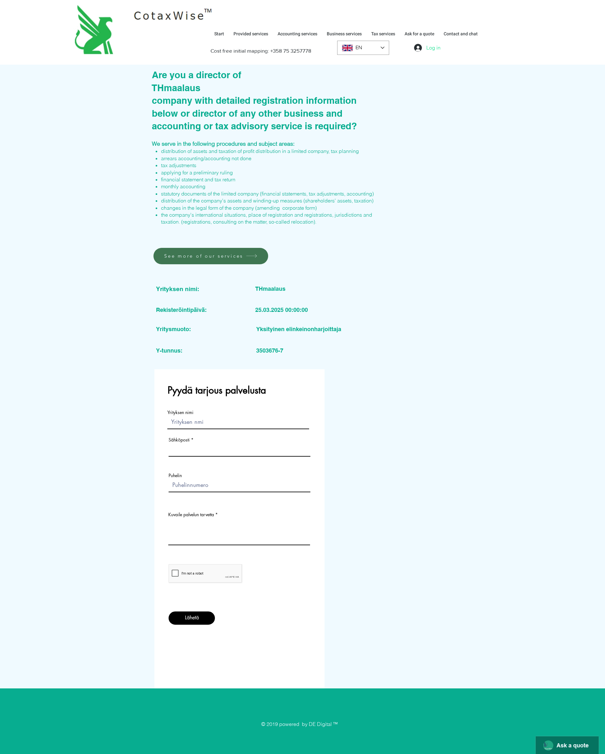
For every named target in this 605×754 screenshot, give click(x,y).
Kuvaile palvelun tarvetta (191, 514)
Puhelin (175, 475)
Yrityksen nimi (180, 412)
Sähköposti (179, 440)
